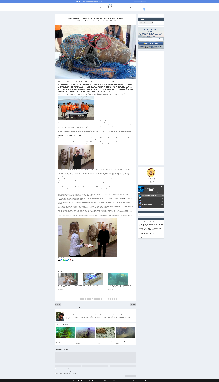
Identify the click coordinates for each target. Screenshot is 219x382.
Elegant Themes (81, 380)
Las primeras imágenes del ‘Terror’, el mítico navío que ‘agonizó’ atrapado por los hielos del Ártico (125, 341)
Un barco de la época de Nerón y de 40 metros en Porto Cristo (64, 340)
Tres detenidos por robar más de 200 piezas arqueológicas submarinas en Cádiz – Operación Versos (120, 286)
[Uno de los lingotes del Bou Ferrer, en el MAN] (95, 279)
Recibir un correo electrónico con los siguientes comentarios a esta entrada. (70, 371)
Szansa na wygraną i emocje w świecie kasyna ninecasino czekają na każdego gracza (150, 236)
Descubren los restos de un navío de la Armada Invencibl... (93, 1)
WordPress (94, 380)
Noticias (107, 20)
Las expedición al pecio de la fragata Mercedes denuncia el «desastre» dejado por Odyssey (105, 341)
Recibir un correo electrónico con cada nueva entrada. (66, 373)
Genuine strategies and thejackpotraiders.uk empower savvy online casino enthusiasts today (151, 233)
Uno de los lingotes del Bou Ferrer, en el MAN (92, 285)
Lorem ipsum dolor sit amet (144, 221)
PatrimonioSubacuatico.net (86, 20)
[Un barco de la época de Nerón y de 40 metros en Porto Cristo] (65, 332)
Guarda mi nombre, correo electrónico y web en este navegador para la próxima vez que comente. (74, 368)
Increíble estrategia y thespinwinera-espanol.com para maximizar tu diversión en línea (150, 229)
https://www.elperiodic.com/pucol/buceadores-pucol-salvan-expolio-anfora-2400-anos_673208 (96, 81)
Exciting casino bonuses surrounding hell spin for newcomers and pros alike (151, 225)
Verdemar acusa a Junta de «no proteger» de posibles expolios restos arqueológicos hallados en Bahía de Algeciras (85, 341)
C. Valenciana (99, 20)
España (104, 20)
